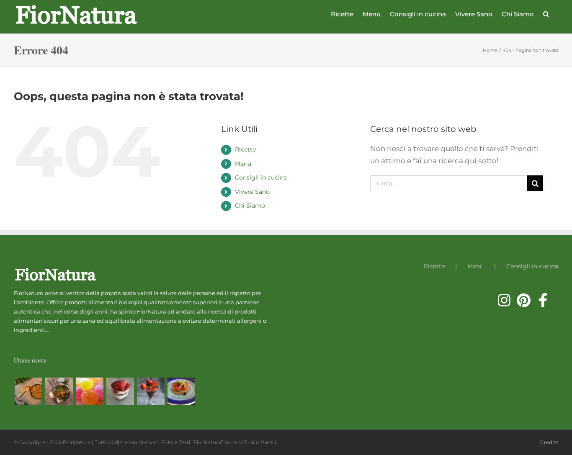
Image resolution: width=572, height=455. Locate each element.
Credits (549, 442)
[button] (546, 13)
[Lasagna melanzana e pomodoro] (181, 391)
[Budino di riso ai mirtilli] (120, 391)
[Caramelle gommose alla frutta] (89, 391)
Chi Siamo (250, 205)
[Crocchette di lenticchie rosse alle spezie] (58, 391)
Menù (243, 163)
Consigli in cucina (261, 177)
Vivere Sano (252, 191)
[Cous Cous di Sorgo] (28, 391)
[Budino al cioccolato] (150, 391)
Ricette (245, 149)
